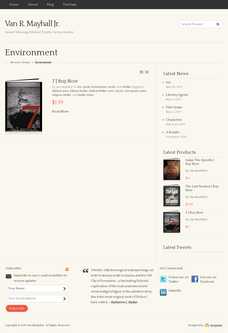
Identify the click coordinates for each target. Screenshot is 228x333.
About (33, 4)
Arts (79, 87)
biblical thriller (79, 91)
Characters (174, 120)
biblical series (60, 91)
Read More (60, 111)
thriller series (86, 95)
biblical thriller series (101, 91)
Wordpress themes (213, 324)
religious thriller (61, 95)
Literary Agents (177, 95)
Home (14, 4)
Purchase (70, 4)
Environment (99, 87)
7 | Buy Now (194, 213)
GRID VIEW (141, 72)
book (86, 87)
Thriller (126, 87)
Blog (50, 4)
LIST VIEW (147, 72)
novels (112, 87)
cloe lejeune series (136, 91)
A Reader (172, 132)
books (119, 91)
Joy (168, 82)
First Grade (174, 107)
